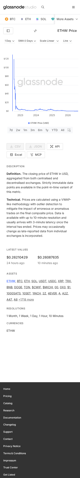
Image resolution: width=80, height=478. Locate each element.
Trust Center (10, 467)
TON (27, 287)
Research (8, 410)
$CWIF (36, 287)
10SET (26, 293)
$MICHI (48, 287)
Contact (8, 438)
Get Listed (9, 474)
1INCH (36, 293)
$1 (68, 287)
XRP (61, 281)
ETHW (11, 281)
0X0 (63, 287)
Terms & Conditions (14, 453)
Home (6, 388)
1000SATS (14, 293)
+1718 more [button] (26, 299)
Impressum (9, 460)
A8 (16, 299)
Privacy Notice (12, 446)
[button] (10, 19)
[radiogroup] (40, 130)
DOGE (18, 287)
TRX (68, 281)
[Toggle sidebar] (8, 30)
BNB (10, 287)
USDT (43, 281)
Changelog (9, 424)
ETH (27, 281)
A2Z (65, 293)
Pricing (7, 396)
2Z (44, 293)
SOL (34, 281)
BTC (20, 281)
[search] (43, 7)
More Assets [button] (65, 19)
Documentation (12, 417)
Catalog (7, 403)
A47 (9, 299)
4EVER (52, 293)
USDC (52, 281)
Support (8, 431)
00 (56, 287)
